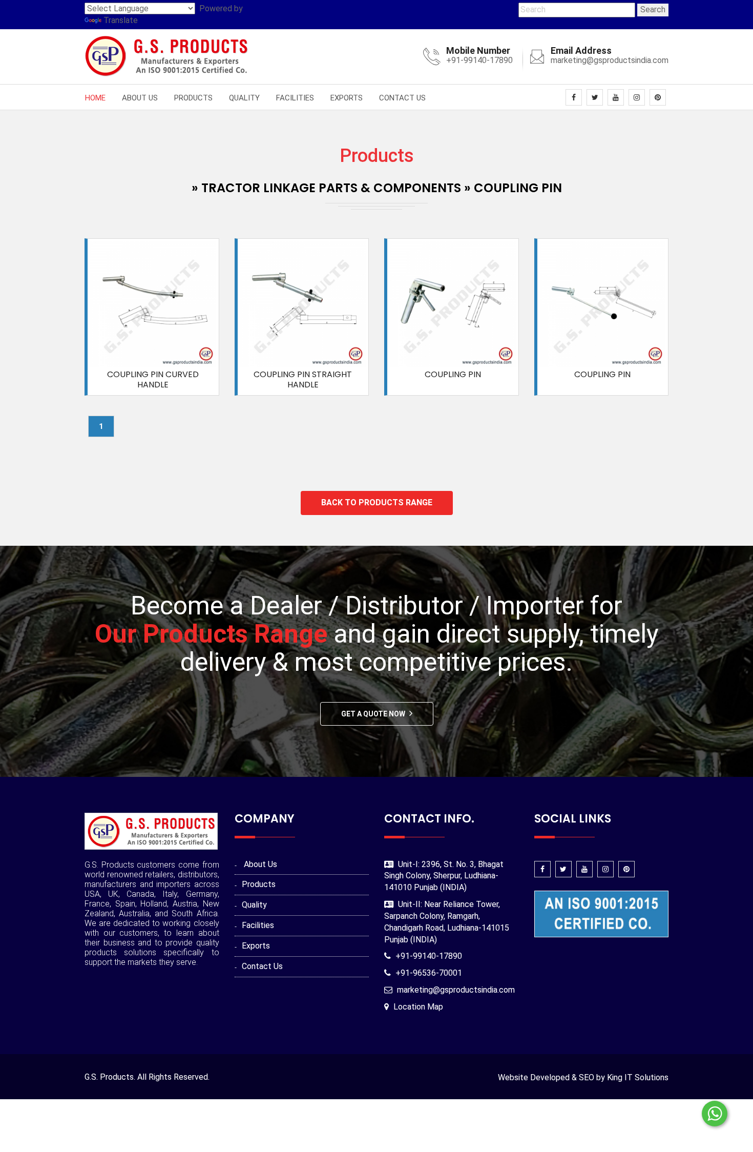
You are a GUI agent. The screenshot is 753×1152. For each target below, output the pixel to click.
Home (95, 97)
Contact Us (402, 97)
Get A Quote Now (373, 714)
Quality (244, 97)
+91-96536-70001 (428, 973)
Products (193, 97)
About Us (140, 97)
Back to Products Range (376, 502)
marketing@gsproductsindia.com (609, 60)
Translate (120, 20)
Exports (346, 97)
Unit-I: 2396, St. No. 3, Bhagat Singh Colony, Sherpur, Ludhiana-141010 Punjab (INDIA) (444, 876)
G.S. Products (109, 1077)
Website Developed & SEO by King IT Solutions (583, 1077)
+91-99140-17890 (479, 60)
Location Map (418, 1007)
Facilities (295, 97)
